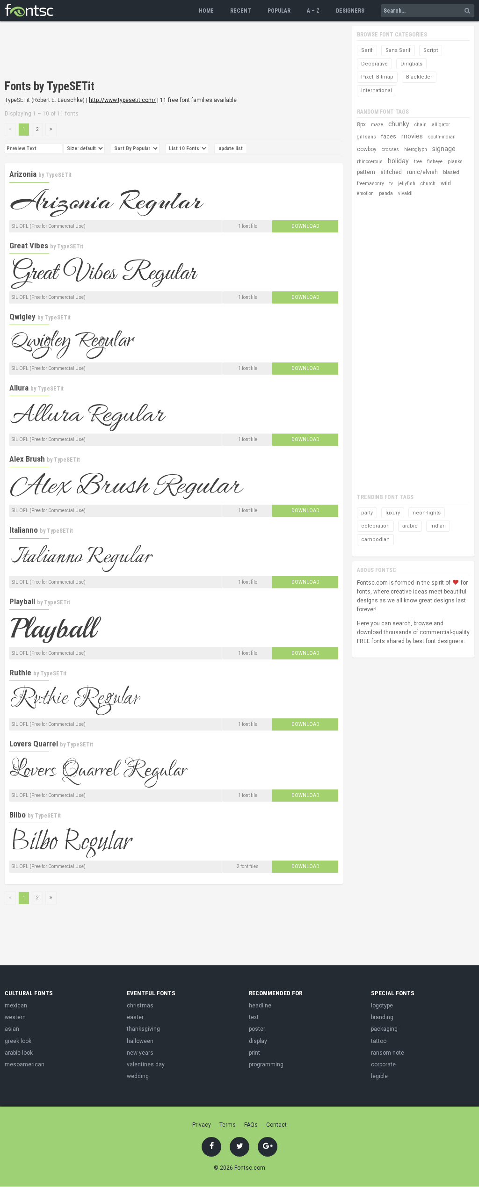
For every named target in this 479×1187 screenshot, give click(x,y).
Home (206, 10)
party (367, 513)
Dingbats (411, 64)
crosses (390, 149)
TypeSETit (58, 175)
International (376, 90)
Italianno (23, 530)
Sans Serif (398, 50)
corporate (383, 1064)
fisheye (435, 161)
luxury (392, 513)
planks (455, 161)
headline (260, 1005)
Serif (367, 50)
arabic (410, 526)
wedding (138, 1076)
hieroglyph (415, 149)
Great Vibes (28, 245)
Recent (240, 10)
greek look (18, 1041)
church (428, 183)
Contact (276, 1125)
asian (12, 1029)
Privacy (201, 1125)
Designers (350, 10)
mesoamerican (24, 1064)
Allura (19, 387)
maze (377, 124)
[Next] (51, 129)
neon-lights (427, 513)
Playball (22, 601)
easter (135, 1017)
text (254, 1017)
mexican (16, 1005)
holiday (398, 161)
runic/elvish (422, 172)
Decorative (374, 64)
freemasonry (370, 183)
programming (266, 1064)
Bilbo (17, 814)
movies (412, 136)
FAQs (251, 1125)
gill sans (366, 136)
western (15, 1017)
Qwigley (22, 316)
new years (140, 1052)
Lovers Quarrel (33, 743)
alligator (441, 124)
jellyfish (406, 183)
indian (438, 526)
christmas (140, 1005)
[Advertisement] (175, 51)
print (254, 1052)
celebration (375, 526)
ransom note (387, 1052)
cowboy (367, 149)
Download (305, 226)
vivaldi (405, 193)
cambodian (375, 539)
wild (446, 183)
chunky (398, 124)
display (258, 1041)
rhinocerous (370, 161)
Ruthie (20, 672)
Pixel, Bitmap (377, 77)
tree (418, 161)
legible (379, 1076)
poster (257, 1029)
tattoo (378, 1041)
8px (361, 124)
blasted (451, 172)
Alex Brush (27, 458)
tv (391, 183)
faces (388, 136)
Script (430, 50)
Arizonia (22, 174)
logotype (382, 1005)
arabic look (19, 1052)
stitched (391, 172)
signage (444, 148)
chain (420, 124)
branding (382, 1017)
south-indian (442, 136)
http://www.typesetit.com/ (122, 100)
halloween (140, 1041)
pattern (366, 172)
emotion (365, 193)
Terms (227, 1125)
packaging (384, 1029)
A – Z (313, 10)
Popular (279, 10)
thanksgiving (143, 1029)
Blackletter (419, 77)
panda (386, 193)
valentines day (146, 1064)
